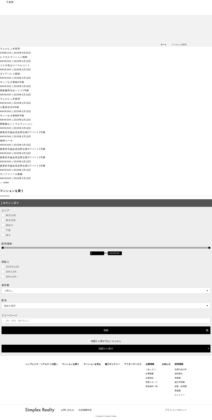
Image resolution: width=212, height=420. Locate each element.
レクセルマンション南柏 (13, 57)
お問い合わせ (67, 410)
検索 (106, 330)
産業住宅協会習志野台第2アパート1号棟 (22, 165)
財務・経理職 (181, 386)
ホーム (163, 44)
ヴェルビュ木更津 (11, 48)
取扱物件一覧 (152, 386)
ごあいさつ (151, 369)
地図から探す (106, 348)
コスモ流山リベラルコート (15, 65)
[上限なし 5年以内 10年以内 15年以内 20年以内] (106, 290)
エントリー (180, 395)
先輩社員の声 (181, 369)
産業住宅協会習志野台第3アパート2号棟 (22, 157)
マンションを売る (92, 364)
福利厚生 (179, 373)
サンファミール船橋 (11, 174)
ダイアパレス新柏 (10, 73)
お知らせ (166, 364)
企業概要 (150, 373)
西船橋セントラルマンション (16, 124)
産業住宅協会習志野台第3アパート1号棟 (22, 149)
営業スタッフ (152, 382)
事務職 (178, 390)
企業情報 (150, 364)
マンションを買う (70, 364)
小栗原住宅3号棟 (9, 107)
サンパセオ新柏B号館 (12, 115)
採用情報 (179, 364)
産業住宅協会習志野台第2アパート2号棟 (22, 132)
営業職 (178, 378)
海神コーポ (6, 140)
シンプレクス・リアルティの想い (41, 364)
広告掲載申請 (85, 410)
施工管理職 (180, 382)
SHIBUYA (5, 52)
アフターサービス (133, 364)
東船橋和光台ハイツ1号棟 (14, 90)
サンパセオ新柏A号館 (12, 82)
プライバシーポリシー (176, 410)
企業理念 (150, 378)
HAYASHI (5, 61)
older (4, 182)
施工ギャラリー (112, 364)
